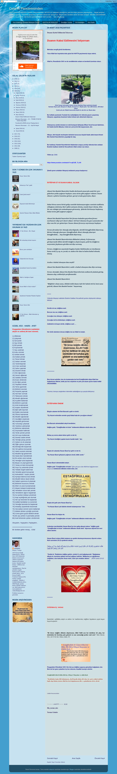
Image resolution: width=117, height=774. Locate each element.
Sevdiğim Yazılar (66, 22)
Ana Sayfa (91, 22)
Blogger (72, 769)
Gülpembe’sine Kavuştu (27, 258)
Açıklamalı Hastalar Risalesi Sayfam (30, 295)
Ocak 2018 (19, 131)
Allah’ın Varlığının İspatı (26, 277)
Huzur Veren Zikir (25, 176)
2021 (16, 83)
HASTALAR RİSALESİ (50, 22)
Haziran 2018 (20, 107)
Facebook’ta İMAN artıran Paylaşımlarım (27, 123)
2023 (16, 81)
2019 (16, 88)
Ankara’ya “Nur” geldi (26, 185)
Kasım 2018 (19, 95)
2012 (16, 146)
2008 (16, 148)
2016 (16, 136)
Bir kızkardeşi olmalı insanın (28, 240)
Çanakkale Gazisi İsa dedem (28, 268)
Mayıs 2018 (19, 110)
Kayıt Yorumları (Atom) (58, 762)
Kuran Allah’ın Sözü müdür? (28, 286)
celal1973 (17, 548)
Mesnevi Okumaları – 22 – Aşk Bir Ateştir (27, 125)
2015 (16, 138)
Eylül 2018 (19, 100)
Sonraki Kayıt (52, 758)
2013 (16, 143)
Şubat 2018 (19, 128)
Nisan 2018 (19, 112)
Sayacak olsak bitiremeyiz (27, 203)
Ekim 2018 (19, 98)
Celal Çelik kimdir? (25, 194)
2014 (16, 141)
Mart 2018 (19, 114)
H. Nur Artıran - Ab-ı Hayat (27, 231)
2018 (16, 91)
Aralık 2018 (19, 93)
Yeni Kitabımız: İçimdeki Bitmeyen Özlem (26, 22)
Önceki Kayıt (100, 758)
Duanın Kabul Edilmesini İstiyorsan (25, 116)
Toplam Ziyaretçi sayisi (19, 156)
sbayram (51, 769)
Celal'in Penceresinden (26, 8)
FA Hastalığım (79, 22)
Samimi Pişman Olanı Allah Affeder (30, 213)
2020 (16, 86)
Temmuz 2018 (20, 105)
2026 (16, 79)
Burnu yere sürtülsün (26, 249)
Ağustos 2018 (20, 102)
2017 (16, 134)
